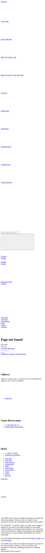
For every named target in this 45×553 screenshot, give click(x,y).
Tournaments (5, 321)
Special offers (9, 470)
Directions (8, 398)
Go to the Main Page (8, 348)
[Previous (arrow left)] (2, 352)
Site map (8, 475)
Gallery (3, 325)
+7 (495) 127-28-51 (11, 453)
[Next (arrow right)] (4, 352)
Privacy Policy (36, 538)
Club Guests (9, 468)
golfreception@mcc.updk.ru (14, 427)
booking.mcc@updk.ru (12, 455)
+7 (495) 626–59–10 (12, 425)
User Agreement (6, 540)
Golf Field (4, 318)
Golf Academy (10, 462)
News (7, 472)
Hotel (2, 323)
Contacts (4, 327)
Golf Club (4, 319)
